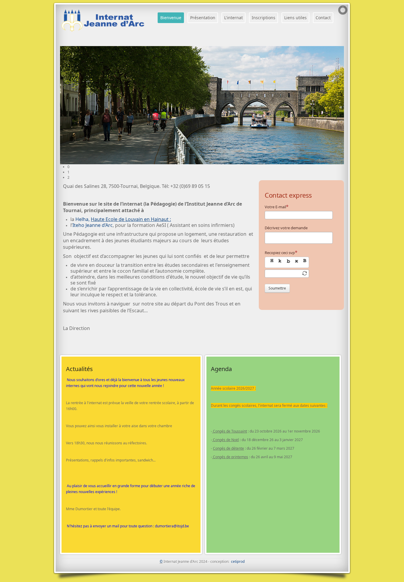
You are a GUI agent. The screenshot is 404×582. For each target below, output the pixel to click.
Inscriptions (263, 17)
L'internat (233, 17)
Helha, (123, 219)
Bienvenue (170, 17)
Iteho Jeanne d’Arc (92, 225)
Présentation (202, 17)
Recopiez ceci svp (280, 252)
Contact (323, 17)
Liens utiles (295, 17)
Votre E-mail (275, 206)
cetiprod (238, 561)
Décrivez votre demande (286, 227)
